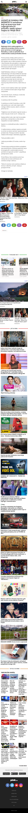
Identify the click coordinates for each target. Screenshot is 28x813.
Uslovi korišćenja (14, 799)
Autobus (4, 230)
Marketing (14, 793)
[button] (1, 264)
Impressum (14, 796)
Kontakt (14, 790)
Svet (2, 18)
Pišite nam (14, 802)
